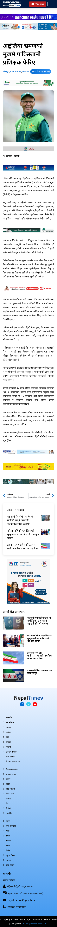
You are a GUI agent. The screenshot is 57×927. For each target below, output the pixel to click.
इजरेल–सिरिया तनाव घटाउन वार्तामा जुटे (39, 672)
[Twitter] (28, 704)
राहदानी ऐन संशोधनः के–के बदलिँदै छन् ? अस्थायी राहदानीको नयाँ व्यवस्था (20, 520)
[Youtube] (35, 704)
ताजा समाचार (15, 71)
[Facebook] (22, 704)
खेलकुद (6, 71)
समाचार (25, 71)
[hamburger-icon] (51, 4)
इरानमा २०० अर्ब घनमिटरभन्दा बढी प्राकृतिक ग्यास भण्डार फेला (22, 546)
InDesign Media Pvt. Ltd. (35, 923)
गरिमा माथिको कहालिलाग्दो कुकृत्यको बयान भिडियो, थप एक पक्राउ (23, 534)
